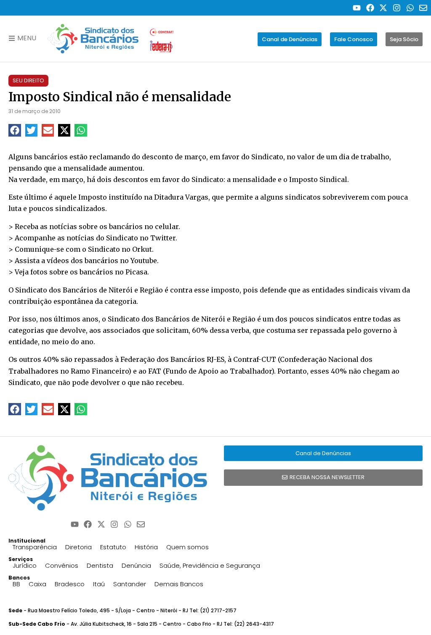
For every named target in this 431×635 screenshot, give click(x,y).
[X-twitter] (383, 7)
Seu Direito (28, 80)
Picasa (136, 272)
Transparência (35, 547)
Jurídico (25, 565)
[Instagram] (396, 7)
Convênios (61, 565)
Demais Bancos (178, 584)
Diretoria (78, 547)
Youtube (143, 260)
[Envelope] (423, 7)
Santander (129, 584)
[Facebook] (370, 7)
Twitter (163, 238)
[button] (14, 130)
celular (166, 226)
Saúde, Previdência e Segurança (210, 565)
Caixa (37, 584)
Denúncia (136, 565)
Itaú (99, 584)
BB (16, 584)
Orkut (142, 249)
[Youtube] (356, 7)
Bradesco (70, 584)
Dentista (100, 565)
